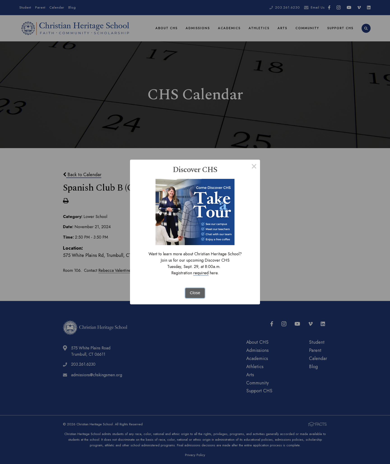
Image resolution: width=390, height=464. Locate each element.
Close (195, 293)
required (201, 273)
